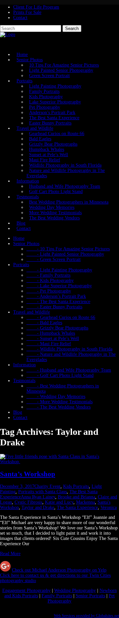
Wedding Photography (75, 590)
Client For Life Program (36, 7)
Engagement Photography (26, 590)
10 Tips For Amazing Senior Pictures (64, 65)
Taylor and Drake (37, 507)
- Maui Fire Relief (48, 343)
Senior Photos (30, 59)
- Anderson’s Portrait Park (56, 296)
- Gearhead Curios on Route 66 (60, 317)
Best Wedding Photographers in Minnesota (68, 202)
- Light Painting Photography (59, 269)
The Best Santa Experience (54, 117)
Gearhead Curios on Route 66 (56, 133)
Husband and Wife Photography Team (64, 186)
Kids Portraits (76, 486)
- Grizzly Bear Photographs (57, 327)
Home (18, 238)
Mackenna (85, 502)
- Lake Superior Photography (59, 285)
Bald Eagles (40, 138)
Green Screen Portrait (49, 75)
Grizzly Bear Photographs (53, 144)
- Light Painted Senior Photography (65, 254)
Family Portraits (44, 91)
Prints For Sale (27, 12)
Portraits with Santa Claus (42, 491)
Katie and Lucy (59, 502)
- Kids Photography (50, 280)
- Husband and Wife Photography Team (68, 370)
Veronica (108, 507)
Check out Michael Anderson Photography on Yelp (59, 570)
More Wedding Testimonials (55, 212)
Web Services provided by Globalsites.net (86, 616)
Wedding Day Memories (51, 207)
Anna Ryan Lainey (38, 496)
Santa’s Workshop (27, 474)
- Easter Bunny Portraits (54, 306)
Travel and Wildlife (35, 128)
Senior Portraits (90, 595)
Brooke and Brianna (76, 496)
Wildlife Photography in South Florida (65, 165)
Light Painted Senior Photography (61, 70)
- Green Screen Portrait (53, 259)
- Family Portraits (48, 275)
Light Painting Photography (55, 86)
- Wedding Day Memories (55, 396)
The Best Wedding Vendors (54, 217)
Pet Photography (44, 107)
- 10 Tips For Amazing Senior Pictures (68, 248)
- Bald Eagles (44, 322)
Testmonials (28, 196)
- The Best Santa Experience (58, 301)
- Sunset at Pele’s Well (52, 338)
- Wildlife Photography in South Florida (69, 349)
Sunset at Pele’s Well (48, 154)
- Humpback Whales (50, 333)
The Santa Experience (77, 507)
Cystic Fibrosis (28, 502)
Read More (10, 553)
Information (28, 181)
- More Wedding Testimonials (59, 401)
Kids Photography (46, 96)
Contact (20, 17)
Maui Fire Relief (44, 159)
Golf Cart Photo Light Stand (56, 191)
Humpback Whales (46, 149)
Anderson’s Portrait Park (52, 112)
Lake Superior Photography (55, 101)
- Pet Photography (48, 291)
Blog (17, 412)
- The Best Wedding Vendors (58, 407)
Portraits (24, 80)
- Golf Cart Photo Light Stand (60, 375)
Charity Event (47, 486)
